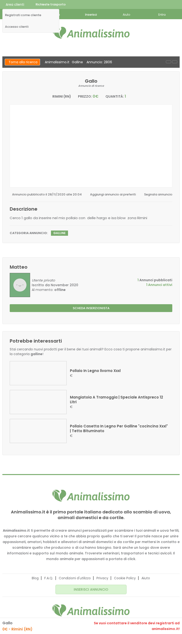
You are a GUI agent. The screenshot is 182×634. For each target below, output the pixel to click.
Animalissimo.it (57, 62)
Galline (77, 62)
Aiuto (145, 578)
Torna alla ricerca (23, 62)
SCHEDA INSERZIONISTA (91, 308)
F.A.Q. (48, 578)
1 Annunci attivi (159, 284)
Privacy (102, 578)
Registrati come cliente (23, 15)
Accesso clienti (16, 27)
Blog (35, 578)
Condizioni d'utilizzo (75, 578)
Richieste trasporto (51, 4)
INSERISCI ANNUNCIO (91, 589)
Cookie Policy (125, 578)
